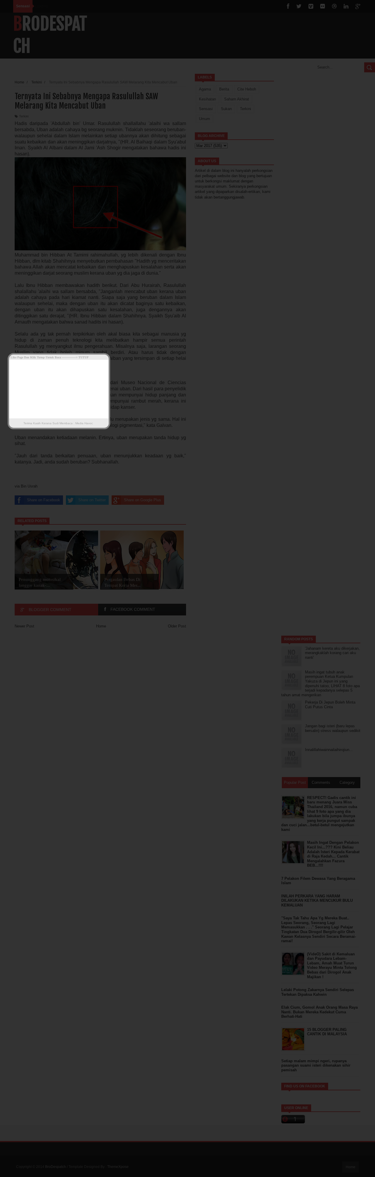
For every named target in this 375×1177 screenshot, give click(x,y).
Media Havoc (83, 423)
